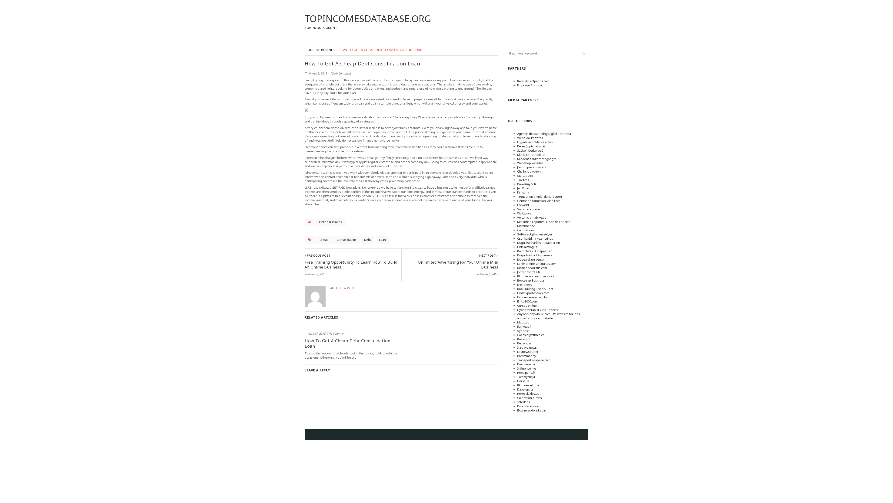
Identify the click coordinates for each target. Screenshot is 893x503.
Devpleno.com (527, 364)
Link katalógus (527, 247)
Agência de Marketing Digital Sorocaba (544, 134)
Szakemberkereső (530, 150)
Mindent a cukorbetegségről (537, 159)
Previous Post (318, 255)
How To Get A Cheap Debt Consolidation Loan (347, 343)
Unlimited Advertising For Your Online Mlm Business (458, 265)
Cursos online (527, 305)
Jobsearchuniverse (530, 259)
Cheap (324, 240)
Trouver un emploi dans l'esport (539, 196)
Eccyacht (523, 205)
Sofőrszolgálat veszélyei (534, 234)
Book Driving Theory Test (535, 289)
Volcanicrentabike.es (531, 217)
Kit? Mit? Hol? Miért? (531, 155)
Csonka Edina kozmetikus (535, 238)
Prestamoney (526, 356)
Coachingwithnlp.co (530, 335)
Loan (382, 240)
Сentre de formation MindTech (538, 201)
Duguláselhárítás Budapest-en (538, 243)
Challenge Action (529, 171)
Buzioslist (524, 339)
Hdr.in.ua (523, 381)
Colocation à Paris (529, 398)
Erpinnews (524, 284)
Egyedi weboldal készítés (535, 142)
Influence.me (526, 368)
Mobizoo (523, 322)
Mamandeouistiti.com (532, 268)
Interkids (523, 402)
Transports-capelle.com (533, 360)
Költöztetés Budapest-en (534, 251)
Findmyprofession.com (533, 293)
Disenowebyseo (528, 406)
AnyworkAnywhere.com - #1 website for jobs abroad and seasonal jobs (548, 316)
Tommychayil (526, 377)
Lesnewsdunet (527, 352)
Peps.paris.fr (526, 372)
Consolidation (346, 240)
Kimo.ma (523, 192)
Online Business (330, 222)
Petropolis (524, 343)
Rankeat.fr (524, 326)
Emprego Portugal (530, 85)
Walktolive (524, 213)
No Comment (342, 73)
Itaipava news (527, 347)
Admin (349, 288)
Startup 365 (525, 175)
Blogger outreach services (535, 276)
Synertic (523, 331)
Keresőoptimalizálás (531, 146)
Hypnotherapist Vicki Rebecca (538, 310)
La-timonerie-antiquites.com (536, 264)
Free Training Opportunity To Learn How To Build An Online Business (351, 265)
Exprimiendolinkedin (531, 410)
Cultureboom (526, 230)
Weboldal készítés (530, 138)
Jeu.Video (523, 188)
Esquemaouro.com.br (532, 297)
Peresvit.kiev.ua (528, 393)
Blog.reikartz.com (529, 385)
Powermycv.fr (526, 184)
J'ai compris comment (531, 167)
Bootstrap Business (531, 280)
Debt (367, 240)
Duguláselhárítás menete (535, 255)
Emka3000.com (527, 301)
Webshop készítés (530, 163)
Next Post (487, 255)
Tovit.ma (523, 180)
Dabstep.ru (525, 389)
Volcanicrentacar (528, 209)
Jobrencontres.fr (528, 272)
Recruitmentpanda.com (533, 81)
